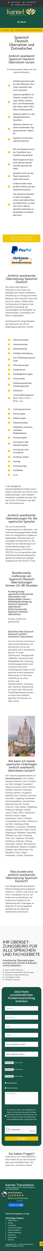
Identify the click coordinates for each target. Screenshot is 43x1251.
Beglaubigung (12, 1083)
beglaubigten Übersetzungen (17, 538)
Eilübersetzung (12, 1088)
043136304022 (28, 1156)
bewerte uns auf (14, 1205)
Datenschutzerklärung (14, 1122)
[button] (22, 21)
